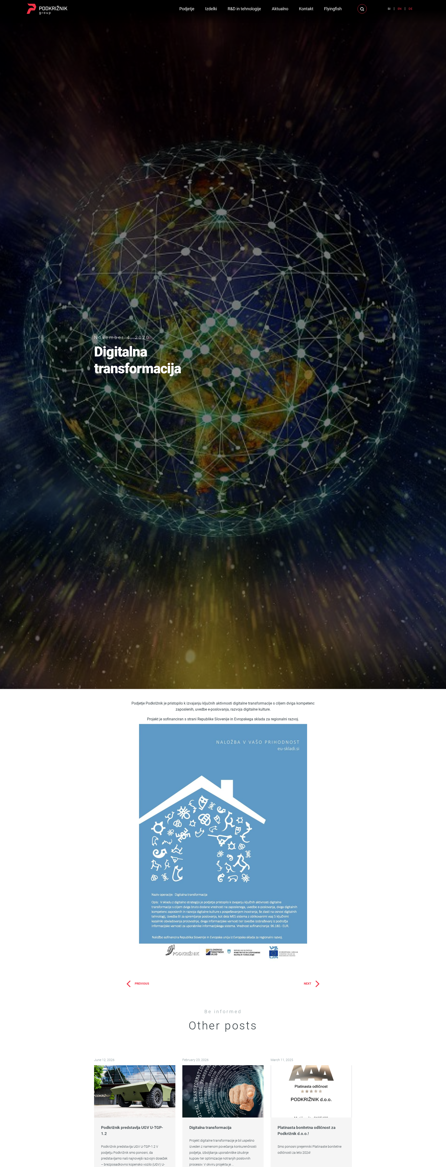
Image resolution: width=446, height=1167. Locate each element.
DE (410, 9)
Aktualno (280, 8)
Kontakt (306, 8)
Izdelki (211, 8)
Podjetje (186, 8)
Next (307, 983)
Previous (142, 983)
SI (389, 9)
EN (399, 9)
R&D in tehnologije (244, 8)
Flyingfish (333, 8)
